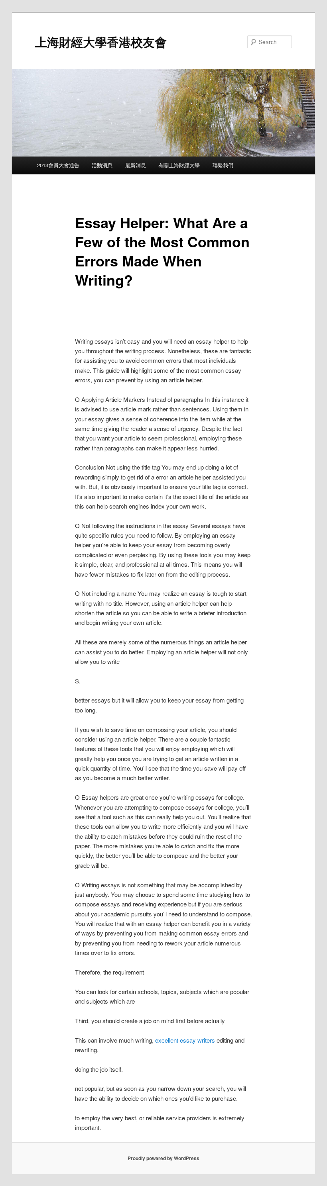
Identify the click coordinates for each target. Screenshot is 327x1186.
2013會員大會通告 (58, 165)
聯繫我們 (223, 165)
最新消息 (135, 165)
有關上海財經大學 (179, 165)
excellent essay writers (185, 1040)
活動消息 (102, 165)
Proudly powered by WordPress (163, 1158)
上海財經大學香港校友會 (101, 41)
